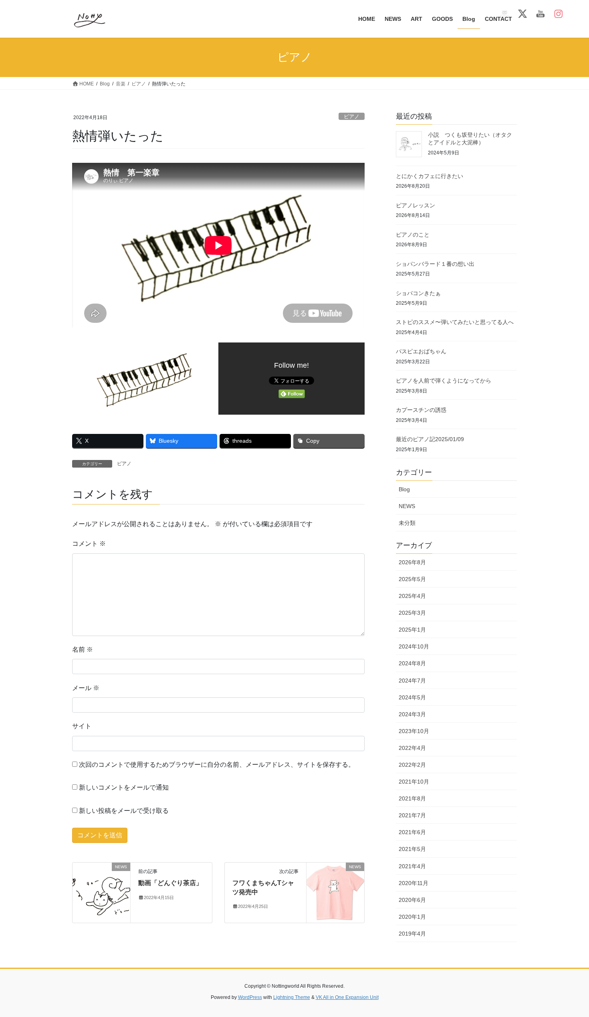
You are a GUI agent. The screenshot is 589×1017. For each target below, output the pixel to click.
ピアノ (351, 116)
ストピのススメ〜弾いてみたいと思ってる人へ (455, 322)
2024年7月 (412, 680)
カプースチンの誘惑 (421, 410)
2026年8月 (412, 562)
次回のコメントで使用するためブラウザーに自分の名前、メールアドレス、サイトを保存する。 (217, 764)
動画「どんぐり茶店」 (170, 882)
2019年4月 (412, 933)
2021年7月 (412, 815)
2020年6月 (412, 900)
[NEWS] (101, 892)
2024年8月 (412, 663)
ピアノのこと (413, 234)
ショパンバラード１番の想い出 (435, 264)
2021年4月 (412, 866)
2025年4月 (412, 596)
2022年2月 (412, 765)
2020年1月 (412, 917)
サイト (81, 726)
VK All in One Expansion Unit (347, 997)
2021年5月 (412, 849)
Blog (404, 489)
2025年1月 (412, 629)
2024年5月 (412, 697)
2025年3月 (412, 613)
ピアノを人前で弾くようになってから (443, 380)
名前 (82, 649)
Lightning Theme (291, 997)
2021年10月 (414, 781)
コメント (89, 543)
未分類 (407, 523)
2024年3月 (412, 714)
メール (85, 688)
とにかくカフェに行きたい (429, 176)
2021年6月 (412, 832)
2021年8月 (412, 798)
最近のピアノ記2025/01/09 (430, 439)
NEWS (407, 506)
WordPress (250, 997)
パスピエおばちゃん (421, 351)
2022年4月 (412, 748)
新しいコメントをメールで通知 (124, 787)
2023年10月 (414, 731)
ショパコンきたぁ (418, 293)
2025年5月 (412, 579)
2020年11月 (413, 883)
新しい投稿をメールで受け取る (124, 810)
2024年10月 (414, 646)
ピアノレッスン (415, 205)
